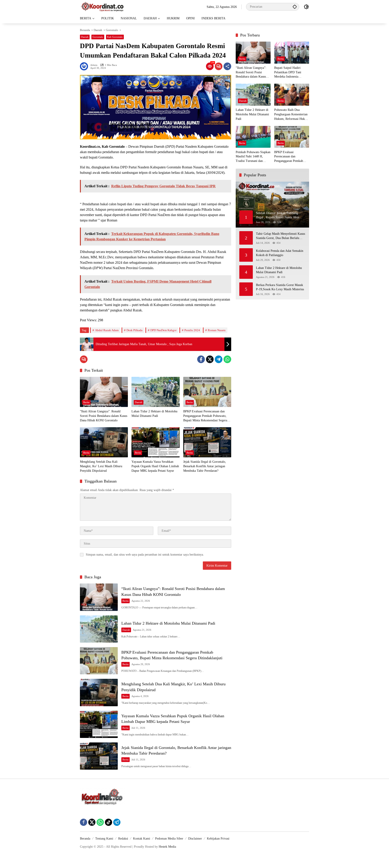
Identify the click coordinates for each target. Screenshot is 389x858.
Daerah (84, 37)
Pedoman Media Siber (169, 838)
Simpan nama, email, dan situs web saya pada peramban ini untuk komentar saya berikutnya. (145, 554)
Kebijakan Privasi (218, 838)
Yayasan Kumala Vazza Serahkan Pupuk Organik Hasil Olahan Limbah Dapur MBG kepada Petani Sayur (155, 466)
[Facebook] (201, 359)
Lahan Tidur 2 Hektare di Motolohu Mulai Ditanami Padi (154, 414)
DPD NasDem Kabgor (163, 330)
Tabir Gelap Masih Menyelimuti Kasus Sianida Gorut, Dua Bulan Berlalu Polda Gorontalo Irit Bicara (280, 236)
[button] (294, 6)
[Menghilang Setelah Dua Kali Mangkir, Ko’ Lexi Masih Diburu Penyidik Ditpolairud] (104, 442)
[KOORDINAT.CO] (102, 6)
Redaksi (123, 838)
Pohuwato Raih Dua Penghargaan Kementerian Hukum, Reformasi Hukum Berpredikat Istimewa (291, 114)
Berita (86, 402)
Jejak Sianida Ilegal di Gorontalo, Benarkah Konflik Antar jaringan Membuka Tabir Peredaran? (204, 466)
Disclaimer (195, 838)
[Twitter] (210, 359)
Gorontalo (98, 37)
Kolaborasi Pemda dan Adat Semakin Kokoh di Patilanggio (279, 253)
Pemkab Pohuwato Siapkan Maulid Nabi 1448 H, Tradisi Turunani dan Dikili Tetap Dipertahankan (253, 156)
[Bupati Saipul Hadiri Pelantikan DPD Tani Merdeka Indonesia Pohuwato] (291, 52)
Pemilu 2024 (192, 330)
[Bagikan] (227, 66)
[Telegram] (218, 359)
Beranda (85, 838)
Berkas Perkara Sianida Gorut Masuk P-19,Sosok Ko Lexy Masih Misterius (280, 287)
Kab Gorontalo (115, 37)
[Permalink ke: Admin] (85, 66)
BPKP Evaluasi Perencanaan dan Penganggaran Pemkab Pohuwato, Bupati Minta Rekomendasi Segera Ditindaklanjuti (205, 416)
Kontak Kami (141, 838)
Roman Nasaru (217, 330)
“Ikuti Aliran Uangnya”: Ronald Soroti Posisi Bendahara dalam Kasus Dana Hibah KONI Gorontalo (103, 416)
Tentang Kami (104, 838)
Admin (93, 65)
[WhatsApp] (227, 359)
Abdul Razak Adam (107, 330)
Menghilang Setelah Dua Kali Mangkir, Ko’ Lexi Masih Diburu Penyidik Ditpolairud (101, 466)
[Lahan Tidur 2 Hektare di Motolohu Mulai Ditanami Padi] (155, 392)
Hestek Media (167, 846)
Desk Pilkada (134, 330)
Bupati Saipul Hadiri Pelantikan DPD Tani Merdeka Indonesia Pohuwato (287, 72)
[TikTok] (108, 822)
